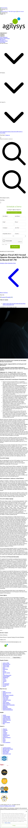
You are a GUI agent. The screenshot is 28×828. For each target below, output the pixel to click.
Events (4, 739)
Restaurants (5, 707)
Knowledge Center (7, 753)
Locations (5, 733)
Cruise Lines (5, 698)
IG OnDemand (6, 683)
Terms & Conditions (4, 805)
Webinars (5, 721)
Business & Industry (7, 708)
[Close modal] (0, 202)
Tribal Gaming (6, 702)
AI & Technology (4, 37)
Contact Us (5, 736)
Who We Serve (3, 33)
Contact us (7, 135)
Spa (3, 674)
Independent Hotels (7, 692)
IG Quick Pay (6, 685)
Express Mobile (6, 676)
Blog (4, 723)
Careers (4, 731)
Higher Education (6, 703)
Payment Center (6, 750)
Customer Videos (6, 717)
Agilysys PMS (6, 663)
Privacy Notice (7, 822)
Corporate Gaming (7, 700)
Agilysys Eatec (6, 665)
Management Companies (8, 695)
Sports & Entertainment (8, 709)
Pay (3, 682)
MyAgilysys (2, 39)
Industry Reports (6, 722)
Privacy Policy (12, 805)
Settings (13, 825)
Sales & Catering (6, 672)
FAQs (4, 741)
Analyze (4, 681)
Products (2, 34)
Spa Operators (6, 696)
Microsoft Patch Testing (8, 749)
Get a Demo (2, 42)
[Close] (26, 811)
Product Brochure (6, 718)
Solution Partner (6, 735)
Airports (4, 701)
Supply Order (6, 752)
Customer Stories (6, 716)
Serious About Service (5, 38)
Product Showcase (7, 720)
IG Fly (4, 678)
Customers (5, 732)
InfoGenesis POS (6, 664)
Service (4, 686)
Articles (4, 715)
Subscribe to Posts (12, 263)
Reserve (4, 671)
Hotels (4, 691)
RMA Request (6, 751)
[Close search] (0, 137)
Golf (4, 670)
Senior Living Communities (9, 704)
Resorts (4, 693)
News (4, 738)
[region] (14, 819)
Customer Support (7, 747)
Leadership (5, 730)
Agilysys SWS (6, 666)
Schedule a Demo (4, 40)
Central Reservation (7, 675)
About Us (2, 35)
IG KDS (4, 680)
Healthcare (5, 706)
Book (4, 667)
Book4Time (5, 669)
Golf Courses (5, 697)
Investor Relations (6, 737)
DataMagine (5, 677)
